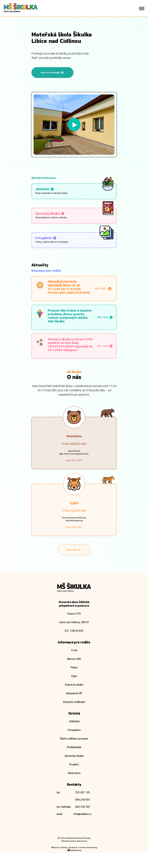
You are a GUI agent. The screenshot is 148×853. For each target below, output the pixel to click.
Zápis (74, 676)
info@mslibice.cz (82, 814)
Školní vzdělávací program (74, 738)
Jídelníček (74, 721)
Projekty (74, 764)
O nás (74, 650)
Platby (74, 667)
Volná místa (74, 773)
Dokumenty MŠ (74, 693)
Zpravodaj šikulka (74, 755)
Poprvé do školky (74, 684)
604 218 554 (82, 799)
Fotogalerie (74, 730)
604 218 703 (82, 806)
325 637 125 (82, 792)
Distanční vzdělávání (74, 702)
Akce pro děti (74, 658)
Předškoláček (74, 747)
